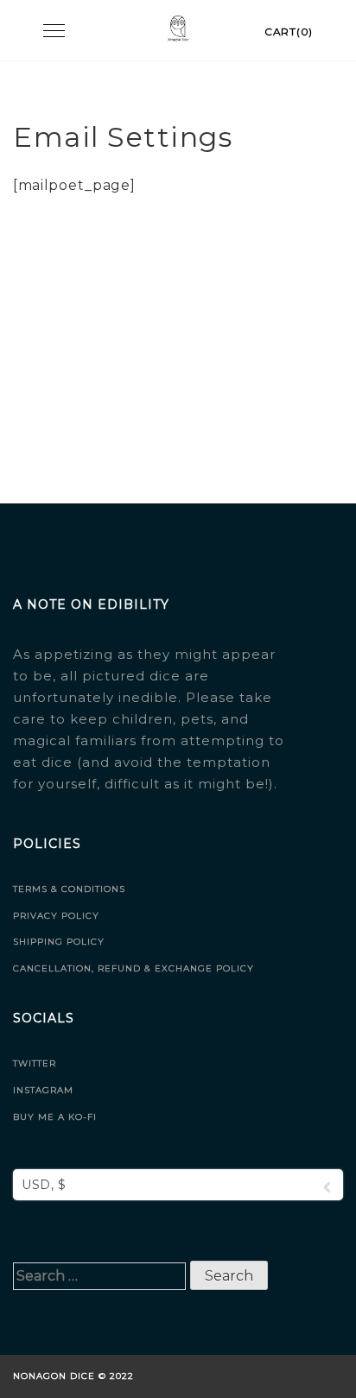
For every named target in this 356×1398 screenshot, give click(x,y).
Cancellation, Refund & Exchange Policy (133, 968)
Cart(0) (288, 31)
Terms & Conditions (69, 889)
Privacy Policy (56, 915)
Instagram (43, 1090)
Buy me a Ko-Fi (55, 1117)
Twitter (34, 1063)
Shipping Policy (59, 941)
